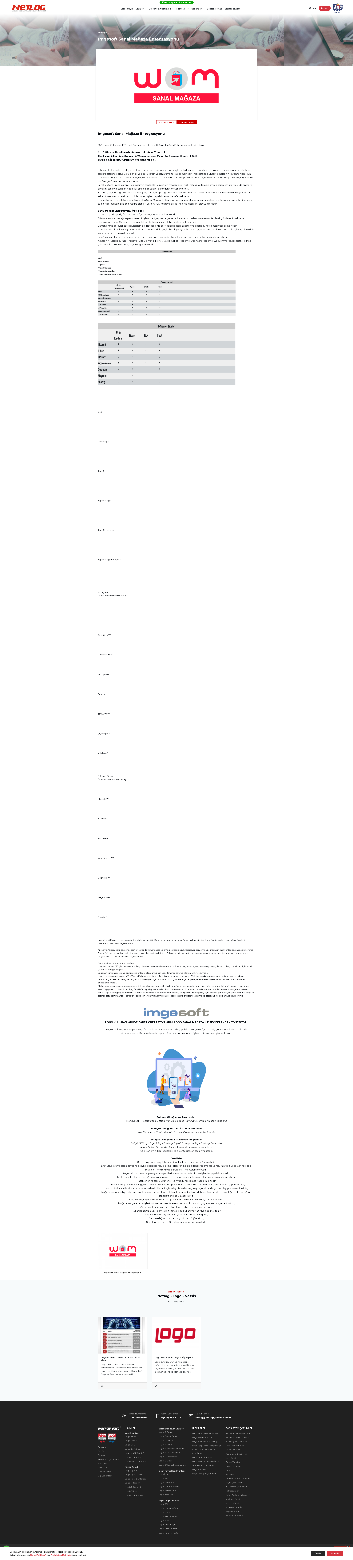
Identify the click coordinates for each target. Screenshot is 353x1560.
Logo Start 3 (131, 1440)
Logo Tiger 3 (131, 1470)
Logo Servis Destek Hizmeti (205, 1433)
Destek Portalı (214, 9)
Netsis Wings (131, 1491)
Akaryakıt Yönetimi (234, 1515)
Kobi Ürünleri (131, 1433)
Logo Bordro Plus (167, 1490)
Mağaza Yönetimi (234, 1499)
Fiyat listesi (167, 122)
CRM (228, 1470)
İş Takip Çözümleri (234, 1507)
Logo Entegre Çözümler (204, 1473)
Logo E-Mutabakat (167, 1456)
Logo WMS (164, 1512)
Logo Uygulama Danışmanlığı (206, 1445)
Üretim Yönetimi (233, 1503)
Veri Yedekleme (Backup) (238, 1433)
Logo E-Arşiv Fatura (167, 1436)
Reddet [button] (318, 1553)
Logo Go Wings (132, 1449)
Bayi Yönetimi (232, 1511)
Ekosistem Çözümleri (160, 9)
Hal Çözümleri (232, 1491)
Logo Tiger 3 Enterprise (136, 1479)
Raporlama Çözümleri (236, 1454)
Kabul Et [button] (335, 1553)
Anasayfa (102, 1447)
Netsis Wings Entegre (135, 1461)
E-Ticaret (230, 1474)
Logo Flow (163, 1520)
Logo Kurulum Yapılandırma (205, 1461)
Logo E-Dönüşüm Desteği (205, 1441)
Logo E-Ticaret (199, 1469)
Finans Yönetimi (233, 1462)
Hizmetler (181, 9)
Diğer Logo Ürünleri (168, 1500)
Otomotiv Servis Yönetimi (238, 1478)
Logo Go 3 (130, 1445)
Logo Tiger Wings (133, 1474)
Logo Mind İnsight (167, 1524)
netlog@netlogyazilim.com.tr (213, 1417)
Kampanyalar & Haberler (176, 2)
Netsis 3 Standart (133, 1487)
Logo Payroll (164, 1478)
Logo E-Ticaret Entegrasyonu (172, 1465)
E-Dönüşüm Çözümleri (237, 1441)
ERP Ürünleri (131, 1467)
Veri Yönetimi (232, 1458)
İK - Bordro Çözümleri (236, 1486)
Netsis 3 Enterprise (134, 1495)
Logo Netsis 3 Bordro (168, 1486)
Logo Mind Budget (167, 1528)
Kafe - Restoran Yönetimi (237, 1495)
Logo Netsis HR (166, 1482)
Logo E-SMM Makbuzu (169, 1452)
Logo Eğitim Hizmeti (202, 1437)
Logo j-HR (163, 1474)
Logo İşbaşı (130, 1436)
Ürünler (140, 9)
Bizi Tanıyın (127, 9)
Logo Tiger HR (165, 1494)
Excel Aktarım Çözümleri (237, 1437)
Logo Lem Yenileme (202, 1457)
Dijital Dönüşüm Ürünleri (171, 1429)
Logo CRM (163, 1504)
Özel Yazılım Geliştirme (203, 1465)
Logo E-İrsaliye (165, 1440)
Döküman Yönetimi (235, 1466)
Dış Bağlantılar (232, 9)
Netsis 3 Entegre (133, 1457)
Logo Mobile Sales (167, 1516)
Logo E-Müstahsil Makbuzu (171, 1448)
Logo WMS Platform (168, 1508)
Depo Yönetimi (233, 1449)
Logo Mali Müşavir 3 (134, 1453)
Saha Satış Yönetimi (235, 1445)
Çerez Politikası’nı (39, 1555)
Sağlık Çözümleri (234, 1482)
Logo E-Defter (165, 1444)
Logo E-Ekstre (165, 1461)
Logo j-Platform (132, 1483)
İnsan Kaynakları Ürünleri (171, 1471)
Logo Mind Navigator (168, 1533)
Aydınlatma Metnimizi (61, 1555)
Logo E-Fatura (165, 1432)
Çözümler (196, 9)
